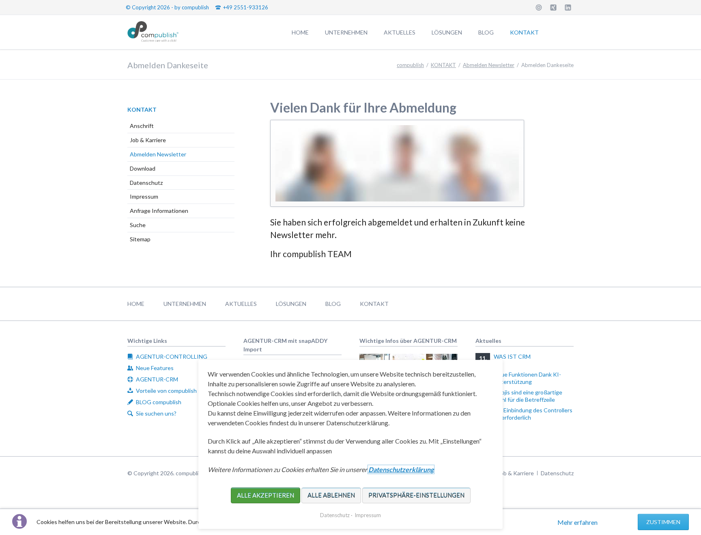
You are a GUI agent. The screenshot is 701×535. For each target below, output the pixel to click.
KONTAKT (142, 109)
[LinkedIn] (568, 7)
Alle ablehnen (331, 495)
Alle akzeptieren (265, 495)
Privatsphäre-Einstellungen (416, 495)
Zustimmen (663, 521)
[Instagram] (538, 7)
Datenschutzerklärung (401, 469)
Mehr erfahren (577, 522)
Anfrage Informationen (159, 210)
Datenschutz (146, 182)
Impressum (144, 196)
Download (142, 168)
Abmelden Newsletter (158, 154)
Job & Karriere (148, 139)
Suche (138, 224)
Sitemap (140, 239)
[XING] (553, 7)
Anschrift (142, 125)
